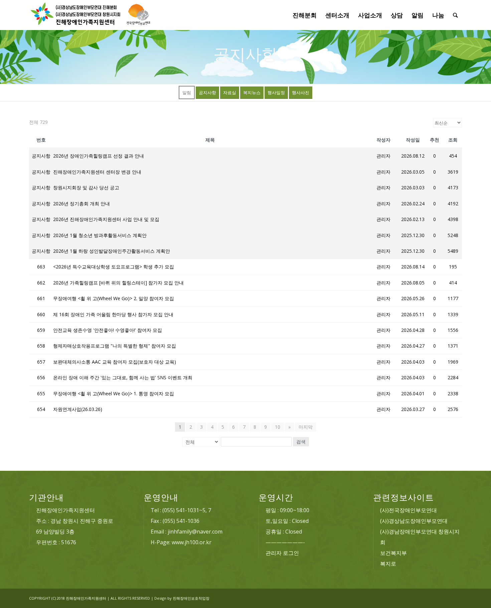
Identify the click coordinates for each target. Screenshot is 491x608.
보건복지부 (393, 553)
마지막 (306, 427)
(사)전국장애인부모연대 (408, 510)
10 (277, 427)
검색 (301, 441)
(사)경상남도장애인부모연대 (414, 521)
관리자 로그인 (282, 553)
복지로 (388, 563)
